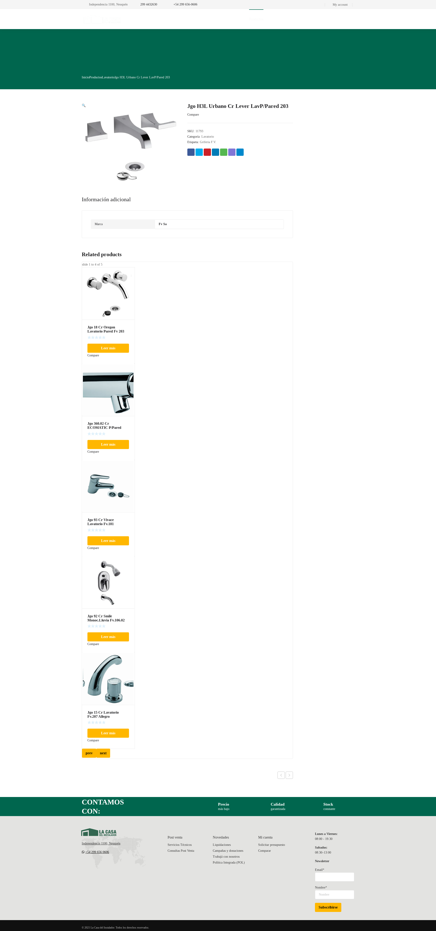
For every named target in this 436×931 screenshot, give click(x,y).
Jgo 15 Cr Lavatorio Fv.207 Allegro (103, 714)
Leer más (108, 348)
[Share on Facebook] (191, 152)
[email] (83, 865)
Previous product (281, 775)
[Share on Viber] (231, 152)
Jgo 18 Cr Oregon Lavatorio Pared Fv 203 (105, 329)
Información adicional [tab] (106, 199)
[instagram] (101, 865)
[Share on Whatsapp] (223, 152)
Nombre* (321, 887)
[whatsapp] (110, 865)
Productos (95, 77)
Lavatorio (108, 77)
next (103, 753)
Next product (289, 775)
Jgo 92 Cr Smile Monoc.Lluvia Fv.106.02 (106, 618)
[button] (84, 105)
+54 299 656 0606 (97, 852)
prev (89, 753)
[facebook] (92, 865)
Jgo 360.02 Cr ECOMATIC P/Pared (104, 426)
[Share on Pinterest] (207, 152)
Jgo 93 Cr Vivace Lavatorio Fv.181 (100, 522)
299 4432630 (148, 4)
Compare (193, 114)
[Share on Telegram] (240, 152)
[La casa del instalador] (102, 19)
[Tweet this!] (199, 152)
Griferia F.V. (208, 142)
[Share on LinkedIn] (215, 152)
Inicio (85, 77)
